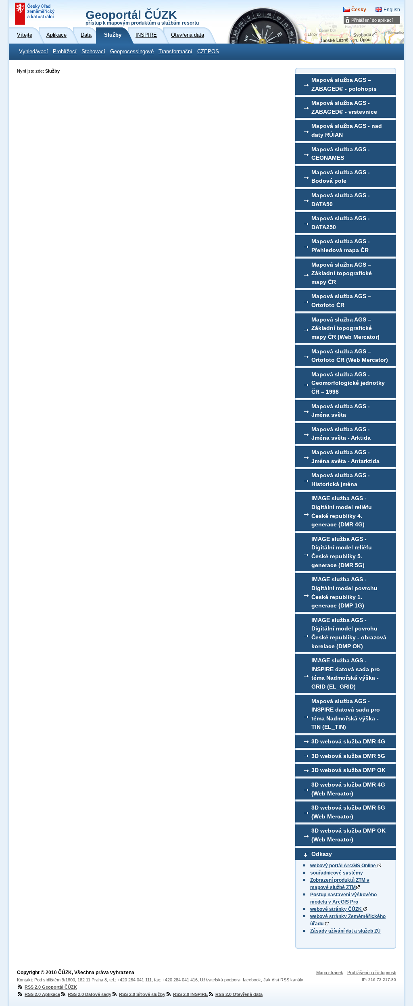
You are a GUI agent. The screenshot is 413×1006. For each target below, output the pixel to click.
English (392, 10)
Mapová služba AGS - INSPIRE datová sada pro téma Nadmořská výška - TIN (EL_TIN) (345, 714)
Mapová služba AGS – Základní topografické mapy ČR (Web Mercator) (345, 328)
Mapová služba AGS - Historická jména (340, 479)
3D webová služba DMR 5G (348, 756)
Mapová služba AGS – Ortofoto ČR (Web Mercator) (349, 355)
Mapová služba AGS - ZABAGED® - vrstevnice (344, 107)
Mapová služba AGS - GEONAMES (340, 153)
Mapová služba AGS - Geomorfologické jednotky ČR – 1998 (348, 383)
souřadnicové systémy (336, 873)
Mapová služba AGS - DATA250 (340, 222)
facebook (252, 979)
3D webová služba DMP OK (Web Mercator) (348, 835)
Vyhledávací (33, 51)
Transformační (175, 51)
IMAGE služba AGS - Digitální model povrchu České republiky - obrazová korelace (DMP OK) (348, 633)
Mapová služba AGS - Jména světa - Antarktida (345, 456)
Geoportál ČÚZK (142, 16)
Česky (358, 10)
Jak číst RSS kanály (283, 979)
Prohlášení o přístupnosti (371, 972)
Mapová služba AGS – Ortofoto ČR (341, 300)
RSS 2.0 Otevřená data (239, 994)
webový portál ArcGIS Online (343, 865)
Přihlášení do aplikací (372, 20)
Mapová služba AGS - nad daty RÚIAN (346, 130)
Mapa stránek (329, 972)
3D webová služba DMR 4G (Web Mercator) (348, 789)
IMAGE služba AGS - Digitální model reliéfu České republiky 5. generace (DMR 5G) (341, 552)
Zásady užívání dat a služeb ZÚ (345, 931)
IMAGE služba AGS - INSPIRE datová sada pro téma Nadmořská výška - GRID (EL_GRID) (345, 673)
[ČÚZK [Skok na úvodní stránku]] (35, 13)
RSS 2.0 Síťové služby (142, 994)
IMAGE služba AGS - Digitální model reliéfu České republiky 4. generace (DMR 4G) (341, 511)
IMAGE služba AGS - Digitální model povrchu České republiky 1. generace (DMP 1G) (344, 592)
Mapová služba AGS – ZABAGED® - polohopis (344, 84)
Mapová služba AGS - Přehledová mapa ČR (340, 245)
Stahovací (93, 51)
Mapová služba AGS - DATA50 (340, 199)
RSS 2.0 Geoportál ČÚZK (51, 987)
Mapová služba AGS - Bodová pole (340, 176)
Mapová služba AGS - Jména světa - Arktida (341, 433)
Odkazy (321, 854)
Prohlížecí (65, 51)
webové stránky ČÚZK (336, 909)
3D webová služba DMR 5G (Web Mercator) (348, 812)
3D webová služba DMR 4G (348, 741)
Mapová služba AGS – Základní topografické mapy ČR (341, 273)
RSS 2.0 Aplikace (42, 994)
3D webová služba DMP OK (348, 770)
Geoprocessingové (132, 51)
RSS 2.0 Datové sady (89, 994)
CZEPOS (208, 51)
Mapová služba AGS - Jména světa (340, 410)
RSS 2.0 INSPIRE (190, 994)
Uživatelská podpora (220, 979)
